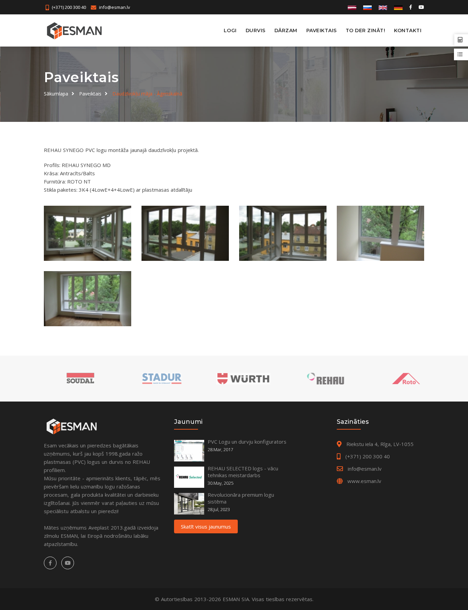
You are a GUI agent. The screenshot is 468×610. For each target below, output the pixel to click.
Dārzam (285, 30)
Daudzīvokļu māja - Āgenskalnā (147, 93)
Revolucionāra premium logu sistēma (241, 498)
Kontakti (407, 30)
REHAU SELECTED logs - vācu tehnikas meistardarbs (243, 472)
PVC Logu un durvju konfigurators (247, 441)
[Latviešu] (352, 7)
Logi (230, 30)
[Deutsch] (398, 7)
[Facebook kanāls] (410, 7)
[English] (383, 7)
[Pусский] (367, 7)
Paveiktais (321, 30)
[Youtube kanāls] (421, 7)
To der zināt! (365, 30)
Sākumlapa (56, 93)
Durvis (256, 30)
